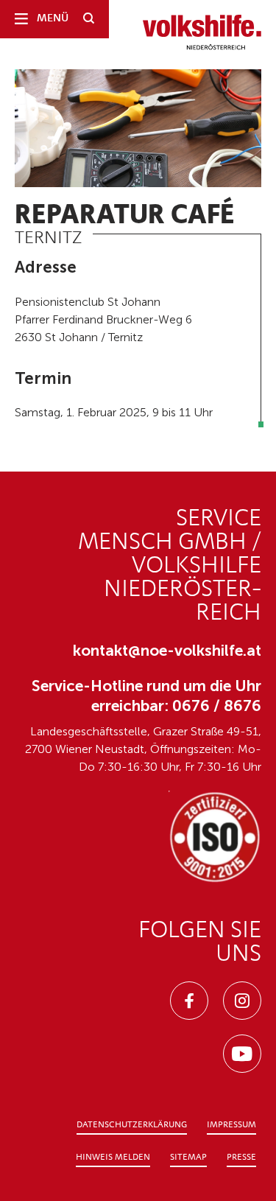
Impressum (231, 1125)
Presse (241, 1157)
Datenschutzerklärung (132, 1125)
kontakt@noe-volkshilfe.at (167, 650)
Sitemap (188, 1157)
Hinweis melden (113, 1157)
